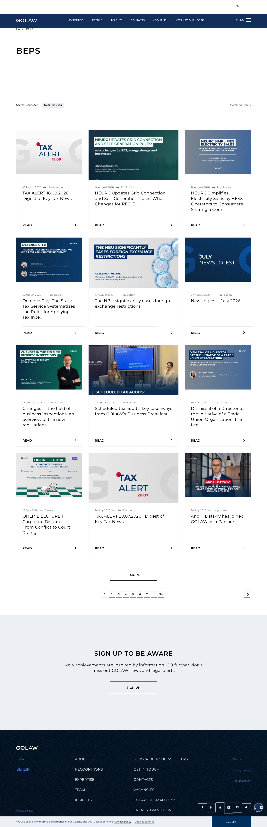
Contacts (138, 20)
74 (161, 594)
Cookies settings (144, 821)
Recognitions (89, 769)
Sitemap (238, 759)
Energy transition (153, 810)
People (96, 20)
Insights (116, 20)
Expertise (76, 20)
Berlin (23, 769)
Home (20, 29)
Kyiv (20, 759)
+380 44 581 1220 (61, 6)
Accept (231, 821)
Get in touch (146, 769)
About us (159, 20)
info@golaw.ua (30, 6)
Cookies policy (122, 821)
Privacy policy (241, 770)
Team (80, 790)
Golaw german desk (155, 800)
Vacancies (144, 790)
